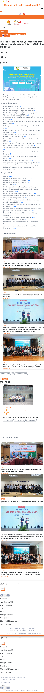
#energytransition (5, 373)
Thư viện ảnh (4, 618)
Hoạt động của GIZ (6, 602)
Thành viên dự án (6, 605)
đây (20, 106)
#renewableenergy (31, 420)
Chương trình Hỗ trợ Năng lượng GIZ (22, 4)
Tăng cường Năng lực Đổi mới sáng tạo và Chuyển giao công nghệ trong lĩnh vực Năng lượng (22, 264)
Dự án (2, 608)
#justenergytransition (21, 373)
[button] (4, 31)
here (10, 176)
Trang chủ (3, 599)
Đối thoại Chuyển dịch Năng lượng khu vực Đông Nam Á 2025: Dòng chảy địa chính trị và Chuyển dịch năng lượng (22, 366)
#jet (13, 373)
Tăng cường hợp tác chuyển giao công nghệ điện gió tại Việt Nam (22, 295)
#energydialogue (8, 420)
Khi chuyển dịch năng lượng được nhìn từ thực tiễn (20, 417)
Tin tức (2, 611)
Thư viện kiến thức (6, 615)
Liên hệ (3, 583)
